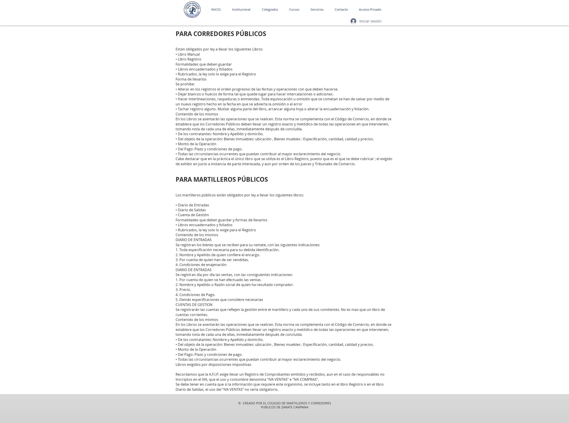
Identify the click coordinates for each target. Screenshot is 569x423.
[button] (239, 9)
